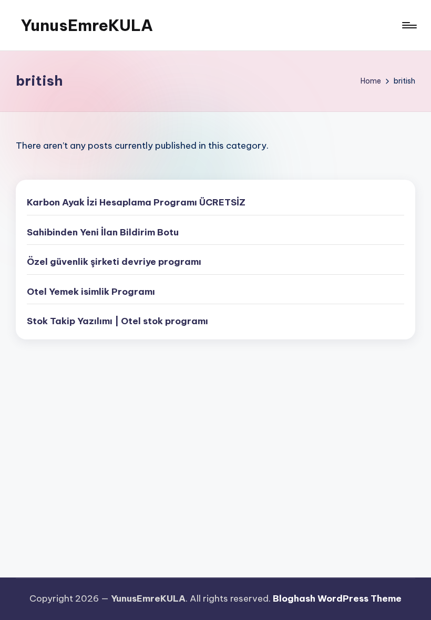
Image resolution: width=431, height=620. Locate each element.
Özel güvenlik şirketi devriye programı (114, 261)
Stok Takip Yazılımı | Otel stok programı (117, 321)
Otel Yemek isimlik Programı (91, 291)
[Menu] (408, 25)
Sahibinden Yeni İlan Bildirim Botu (103, 232)
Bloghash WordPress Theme (337, 598)
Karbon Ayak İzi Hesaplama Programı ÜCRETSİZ (136, 202)
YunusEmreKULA (87, 25)
